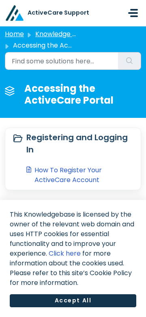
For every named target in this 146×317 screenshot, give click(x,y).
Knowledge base (61, 34)
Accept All (73, 300)
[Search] (129, 61)
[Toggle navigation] (133, 13)
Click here (65, 253)
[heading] (73, 143)
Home (14, 34)
